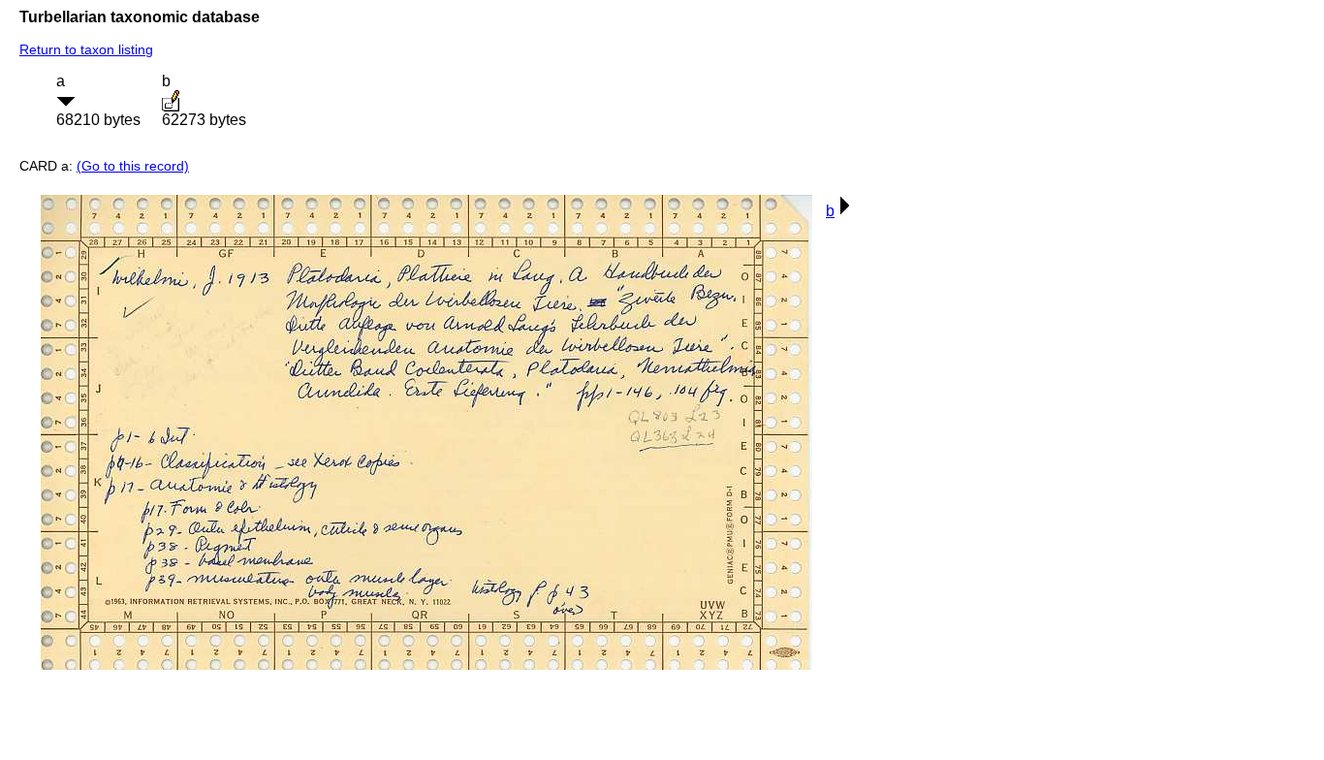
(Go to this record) (133, 166)
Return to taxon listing (86, 49)
